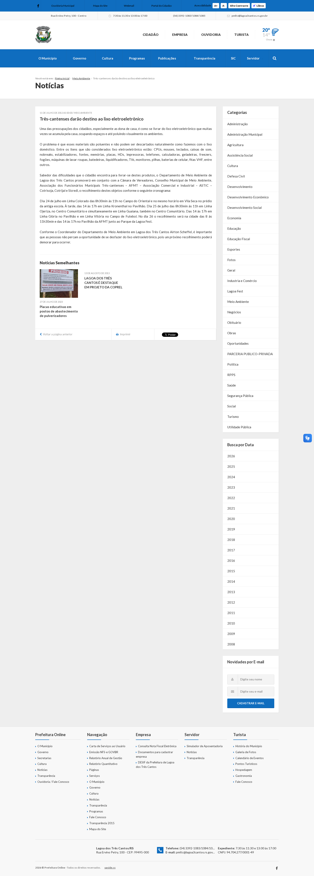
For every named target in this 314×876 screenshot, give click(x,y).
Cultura (107, 58)
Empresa (180, 34)
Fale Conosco (97, 817)
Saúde (231, 385)
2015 (231, 571)
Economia (234, 218)
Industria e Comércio (242, 281)
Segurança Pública (240, 396)
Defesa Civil (236, 176)
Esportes (233, 249)
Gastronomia (243, 775)
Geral (231, 270)
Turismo (233, 416)
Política (232, 364)
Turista (241, 34)
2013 (231, 592)
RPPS (231, 375)
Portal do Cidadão (161, 5)
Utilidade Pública (239, 427)
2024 (231, 477)
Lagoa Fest (235, 291)
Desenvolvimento (239, 187)
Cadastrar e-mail (250, 703)
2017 (231, 550)
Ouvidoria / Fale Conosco (53, 781)
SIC (233, 58)
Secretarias (44, 758)
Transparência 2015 (101, 823)
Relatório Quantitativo (103, 764)
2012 (231, 602)
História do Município (248, 746)
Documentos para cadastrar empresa (154, 754)
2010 (231, 623)
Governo (79, 58)
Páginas (94, 769)
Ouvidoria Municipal (62, 5)
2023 (231, 487)
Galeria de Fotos (245, 752)
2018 (231, 540)
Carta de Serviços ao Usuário (107, 746)
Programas (137, 58)
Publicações (167, 58)
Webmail (129, 5)
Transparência (204, 58)
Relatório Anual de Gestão (105, 758)
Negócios (234, 312)
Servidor (253, 58)
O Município (47, 58)
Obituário (234, 322)
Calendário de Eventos (249, 758)
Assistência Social (240, 155)
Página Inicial (62, 78)
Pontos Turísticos (246, 764)
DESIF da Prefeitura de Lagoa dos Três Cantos (155, 764)
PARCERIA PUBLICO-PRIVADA (250, 354)
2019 (231, 529)
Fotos (231, 260)
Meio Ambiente (81, 78)
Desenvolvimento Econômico (248, 197)
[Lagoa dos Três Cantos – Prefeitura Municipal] (43, 34)
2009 (231, 634)
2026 (231, 456)
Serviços (94, 775)
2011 (231, 613)
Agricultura (235, 145)
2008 (231, 644)
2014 (231, 581)
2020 (231, 519)
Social (231, 406)
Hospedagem (243, 769)
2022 (231, 498)
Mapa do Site (100, 5)
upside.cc (110, 867)
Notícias (42, 769)
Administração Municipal (244, 134)
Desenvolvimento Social (244, 207)
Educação (234, 228)
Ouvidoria (211, 34)
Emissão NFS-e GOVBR (103, 752)
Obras (231, 333)
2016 (231, 560)
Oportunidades (238, 343)
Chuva (269, 39)
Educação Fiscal (238, 239)
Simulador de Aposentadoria (205, 746)
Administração (237, 124)
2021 (231, 508)
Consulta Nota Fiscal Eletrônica (157, 746)
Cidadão (150, 34)
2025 (231, 466)
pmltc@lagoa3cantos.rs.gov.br (196, 852)
